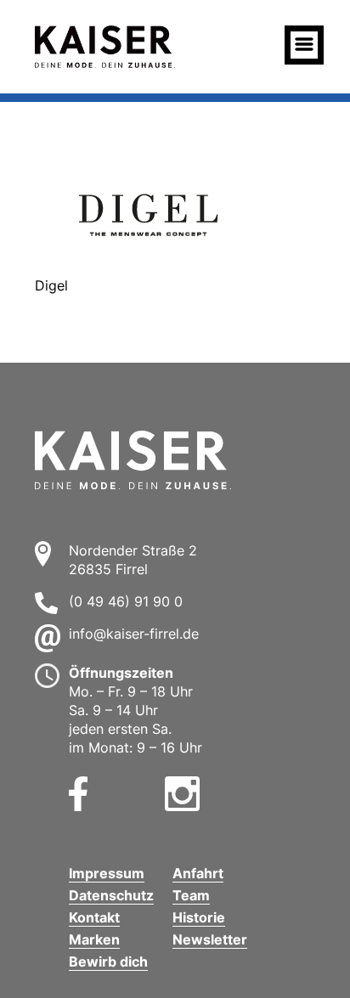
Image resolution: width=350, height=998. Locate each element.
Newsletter (209, 939)
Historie (198, 917)
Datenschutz (111, 895)
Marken (94, 939)
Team (191, 895)
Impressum (106, 873)
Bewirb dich (108, 961)
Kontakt (94, 917)
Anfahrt (197, 873)
